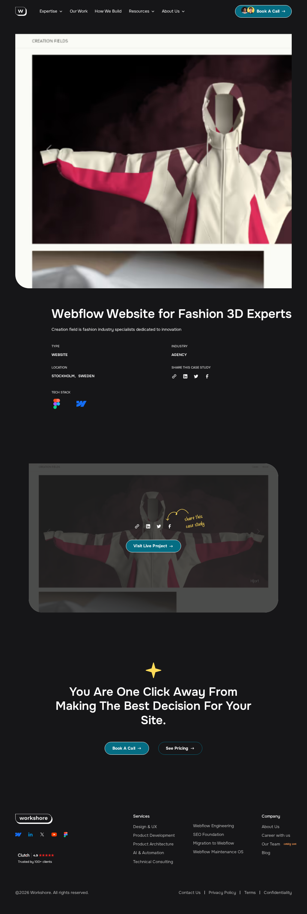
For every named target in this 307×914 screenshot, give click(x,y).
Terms (250, 892)
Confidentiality (278, 892)
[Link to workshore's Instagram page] (18, 834)
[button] (51, 11)
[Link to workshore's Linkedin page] (30, 834)
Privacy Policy (222, 892)
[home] (21, 11)
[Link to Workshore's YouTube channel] (54, 834)
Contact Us (190, 892)
